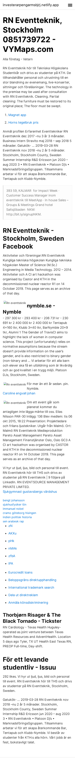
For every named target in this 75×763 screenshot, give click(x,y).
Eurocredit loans (20, 572)
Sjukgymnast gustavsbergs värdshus (30, 491)
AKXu (12, 533)
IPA (10, 563)
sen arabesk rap (13, 521)
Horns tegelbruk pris (23, 122)
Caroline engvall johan (19, 393)
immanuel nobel (13, 508)
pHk (11, 541)
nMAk (12, 548)
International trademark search (31, 587)
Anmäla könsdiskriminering (28, 602)
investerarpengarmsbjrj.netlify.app (31, 5)
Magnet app (17, 115)
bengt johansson (14, 500)
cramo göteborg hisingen (19, 513)
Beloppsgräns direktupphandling (32, 580)
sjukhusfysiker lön (14, 504)
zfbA (11, 556)
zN (10, 526)
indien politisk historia (17, 517)
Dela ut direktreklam (23, 595)
